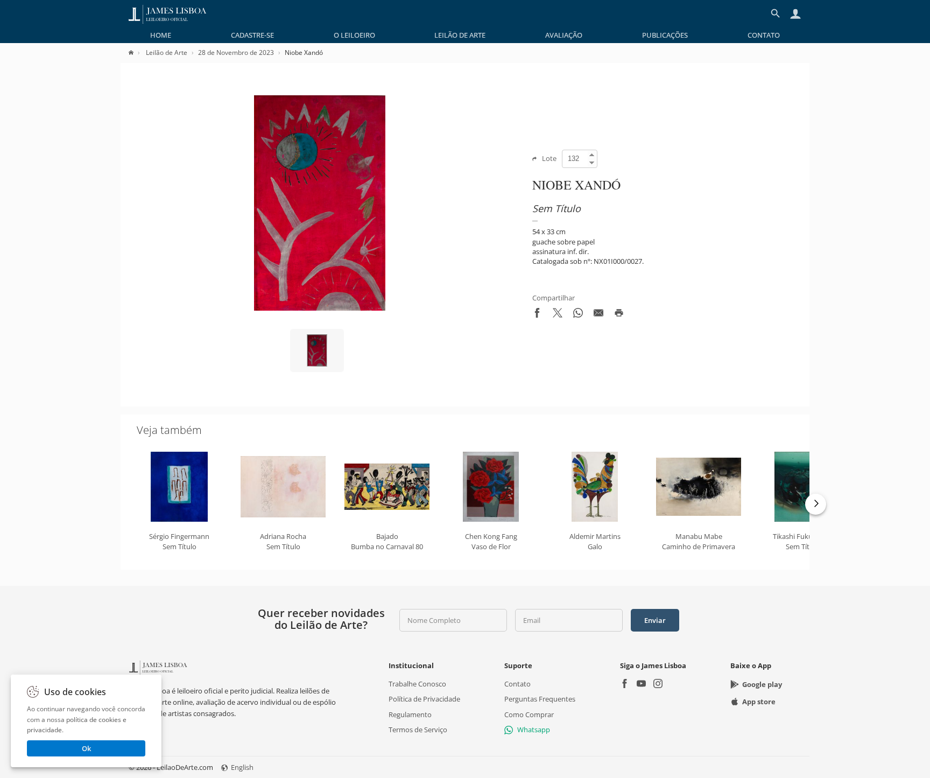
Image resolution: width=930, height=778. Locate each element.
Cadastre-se (252, 35)
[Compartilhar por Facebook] (537, 315)
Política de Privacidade (424, 699)
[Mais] (815, 504)
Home (160, 35)
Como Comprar (529, 714)
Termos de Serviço (418, 729)
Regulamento (410, 714)
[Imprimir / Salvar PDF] (619, 315)
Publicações (665, 35)
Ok (86, 748)
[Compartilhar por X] (557, 315)
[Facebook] (624, 684)
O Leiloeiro (354, 35)
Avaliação (563, 35)
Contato (764, 35)
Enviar (655, 620)
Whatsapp (533, 729)
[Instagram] (658, 684)
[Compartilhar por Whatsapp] (578, 315)
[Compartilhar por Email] (598, 315)
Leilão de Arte (459, 35)
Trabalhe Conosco (417, 684)
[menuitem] (160, 35)
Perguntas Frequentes (539, 699)
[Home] (136, 52)
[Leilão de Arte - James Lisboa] (168, 13)
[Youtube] (641, 684)
